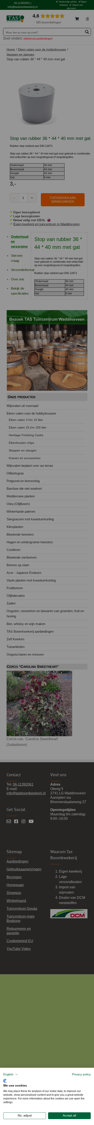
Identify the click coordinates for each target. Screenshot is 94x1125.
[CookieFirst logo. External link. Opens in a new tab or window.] (5, 1080)
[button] (10, 1074)
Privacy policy (81, 1074)
